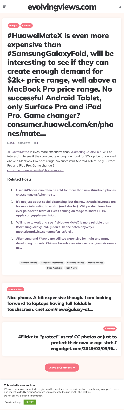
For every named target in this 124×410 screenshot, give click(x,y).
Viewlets (26, 25)
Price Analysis (54, 267)
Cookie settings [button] (13, 402)
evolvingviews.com (62, 7)
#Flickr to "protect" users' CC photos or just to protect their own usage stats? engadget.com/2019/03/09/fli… (67, 342)
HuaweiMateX (19, 152)
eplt (12, 143)
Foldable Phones (75, 262)
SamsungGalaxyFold (86, 152)
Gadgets (13, 25)
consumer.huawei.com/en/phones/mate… (35, 170)
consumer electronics (52, 262)
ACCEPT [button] (29, 402)
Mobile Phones (95, 262)
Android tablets (29, 262)
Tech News (71, 267)
